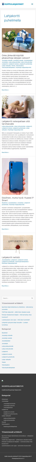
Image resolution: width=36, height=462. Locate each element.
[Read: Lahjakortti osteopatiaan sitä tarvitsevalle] (18, 107)
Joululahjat (5, 62)
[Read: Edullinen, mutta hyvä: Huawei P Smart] (15, 176)
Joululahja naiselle (18, 60)
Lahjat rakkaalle (6, 65)
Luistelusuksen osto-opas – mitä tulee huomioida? (16, 320)
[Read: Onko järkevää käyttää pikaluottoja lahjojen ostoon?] (18, 40)
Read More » (5, 90)
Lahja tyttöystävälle (26, 62)
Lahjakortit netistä (11, 257)
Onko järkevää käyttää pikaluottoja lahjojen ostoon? (16, 56)
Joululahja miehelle (7, 60)
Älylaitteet (5, 202)
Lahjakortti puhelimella (25, 64)
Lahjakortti (5, 64)
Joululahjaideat (28, 60)
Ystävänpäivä (19, 65)
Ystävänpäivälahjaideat (8, 67)
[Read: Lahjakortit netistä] (18, 244)
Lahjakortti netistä (13, 64)
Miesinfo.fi (21, 458)
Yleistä (13, 65)
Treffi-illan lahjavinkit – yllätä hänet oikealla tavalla (16, 312)
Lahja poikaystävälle (14, 62)
